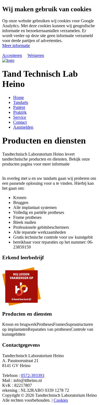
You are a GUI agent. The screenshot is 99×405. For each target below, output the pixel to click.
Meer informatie (16, 45)
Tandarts (20, 102)
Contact (20, 122)
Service (19, 117)
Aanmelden (23, 127)
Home (18, 97)
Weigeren (36, 55)
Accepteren (12, 55)
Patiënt (19, 107)
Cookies (61, 400)
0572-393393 (32, 375)
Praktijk (20, 112)
